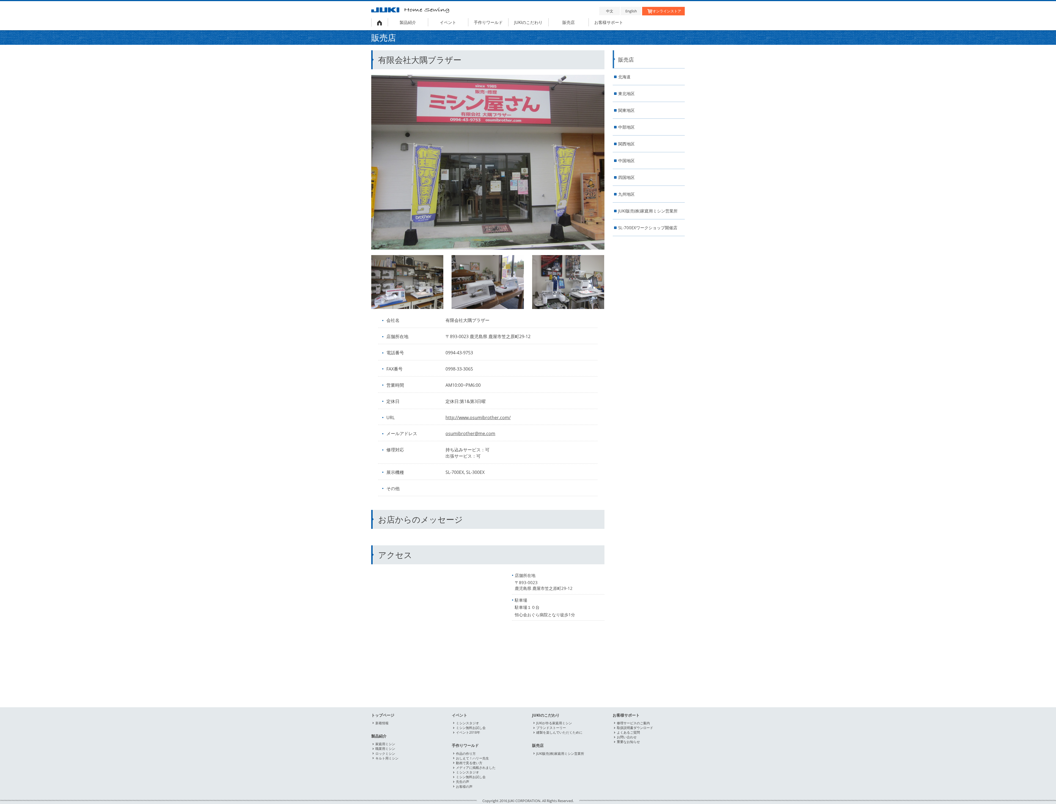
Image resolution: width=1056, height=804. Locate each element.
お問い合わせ (627, 737)
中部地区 (626, 127)
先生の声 (462, 781)
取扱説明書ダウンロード (635, 727)
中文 (609, 11)
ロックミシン (385, 753)
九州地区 (626, 194)
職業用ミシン (385, 748)
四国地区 (626, 177)
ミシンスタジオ (467, 723)
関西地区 (626, 144)
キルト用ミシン (386, 758)
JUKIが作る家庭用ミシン (554, 723)
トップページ (382, 715)
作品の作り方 (466, 753)
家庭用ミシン (385, 744)
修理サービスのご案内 (633, 723)
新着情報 (382, 723)
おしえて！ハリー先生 (472, 758)
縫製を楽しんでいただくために (559, 732)
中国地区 (626, 161)
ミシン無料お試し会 (471, 727)
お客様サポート (608, 22)
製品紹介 (408, 22)
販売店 (568, 22)
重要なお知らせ (628, 741)
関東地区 (626, 110)
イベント (448, 22)
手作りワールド (488, 22)
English (631, 11)
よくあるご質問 (628, 732)
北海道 (624, 77)
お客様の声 (464, 786)
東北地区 (626, 93)
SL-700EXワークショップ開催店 (647, 228)
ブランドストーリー (551, 727)
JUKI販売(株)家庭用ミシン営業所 (648, 211)
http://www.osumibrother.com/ (478, 418)
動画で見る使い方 (469, 763)
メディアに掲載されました (476, 767)
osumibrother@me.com (470, 433)
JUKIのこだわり (528, 22)
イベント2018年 (468, 732)
